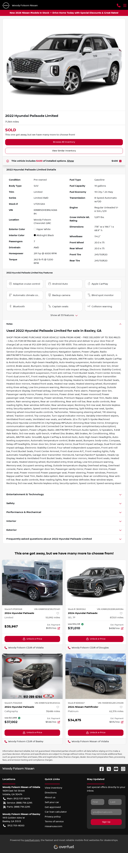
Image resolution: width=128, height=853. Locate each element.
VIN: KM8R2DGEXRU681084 (110, 609)
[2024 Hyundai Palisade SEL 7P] (95, 582)
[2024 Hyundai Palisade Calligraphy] (32, 676)
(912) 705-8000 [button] (15, 825)
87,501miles (116, 617)
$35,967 (11, 626)
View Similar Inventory (64, 151)
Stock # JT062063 (13, 703)
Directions (51, 792)
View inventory (53, 787)
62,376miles (116, 711)
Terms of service (54, 821)
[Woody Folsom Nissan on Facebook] (100, 769)
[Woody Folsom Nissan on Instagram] (122, 769)
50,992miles (53, 617)
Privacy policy (53, 816)
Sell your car (52, 802)
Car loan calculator (56, 811)
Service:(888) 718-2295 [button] (19, 802)
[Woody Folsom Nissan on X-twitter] (107, 769)
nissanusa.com (53, 826)
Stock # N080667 (76, 703)
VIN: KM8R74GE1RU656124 (47, 703)
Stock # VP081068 (13, 609)
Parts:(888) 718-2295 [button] (18, 806)
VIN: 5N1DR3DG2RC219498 (110, 703)
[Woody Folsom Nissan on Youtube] (114, 769)
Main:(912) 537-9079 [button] (18, 798)
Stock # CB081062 (77, 609)
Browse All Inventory (64, 142)
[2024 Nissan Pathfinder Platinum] (95, 676)
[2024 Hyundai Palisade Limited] (32, 582)
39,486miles (53, 711)
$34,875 (74, 720)
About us (50, 797)
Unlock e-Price (34, 639)
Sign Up (106, 822)
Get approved (53, 807)
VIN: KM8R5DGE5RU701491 (47, 609)
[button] (119, 5)
